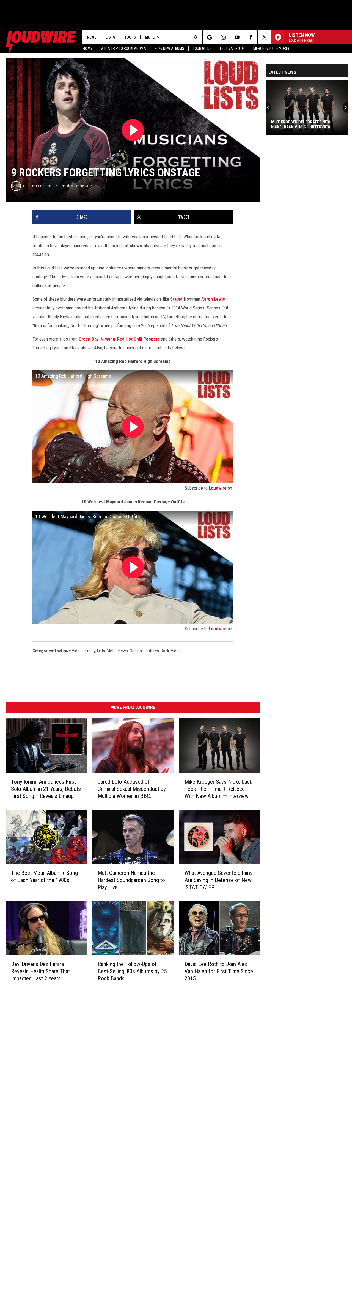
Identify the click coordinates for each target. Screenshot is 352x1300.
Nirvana (108, 339)
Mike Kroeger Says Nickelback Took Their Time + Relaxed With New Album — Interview (218, 788)
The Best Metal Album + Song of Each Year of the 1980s (44, 876)
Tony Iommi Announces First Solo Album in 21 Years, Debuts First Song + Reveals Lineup (46, 788)
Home (87, 48)
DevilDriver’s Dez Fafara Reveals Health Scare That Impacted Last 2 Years (40, 971)
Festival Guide (232, 48)
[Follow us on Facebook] (250, 37)
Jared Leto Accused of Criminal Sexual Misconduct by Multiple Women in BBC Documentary (132, 789)
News (92, 37)
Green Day (89, 339)
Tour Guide (202, 48)
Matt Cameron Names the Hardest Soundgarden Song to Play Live (131, 880)
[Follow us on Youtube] (237, 37)
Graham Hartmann (37, 186)
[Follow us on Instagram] (223, 37)
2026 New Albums (169, 48)
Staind (176, 299)
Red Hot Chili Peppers (138, 339)
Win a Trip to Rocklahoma (123, 48)
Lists (110, 37)
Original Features (144, 651)
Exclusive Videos (69, 651)
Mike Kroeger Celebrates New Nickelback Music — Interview (300, 125)
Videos (177, 651)
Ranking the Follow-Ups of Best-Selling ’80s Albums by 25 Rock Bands (132, 971)
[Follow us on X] (264, 37)
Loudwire (218, 488)
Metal (112, 651)
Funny (90, 651)
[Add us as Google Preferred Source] (209, 37)
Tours (130, 37)
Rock (165, 651)
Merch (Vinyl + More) (271, 48)
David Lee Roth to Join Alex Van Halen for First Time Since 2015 (219, 971)
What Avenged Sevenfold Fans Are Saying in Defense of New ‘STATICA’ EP (219, 880)
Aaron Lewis (213, 299)
